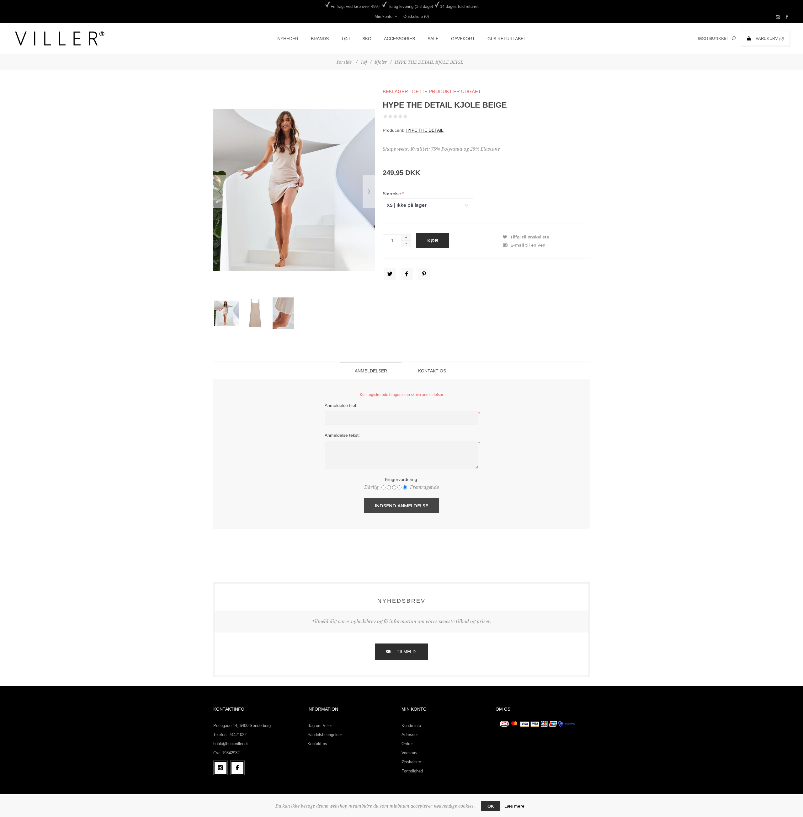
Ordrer (407, 743)
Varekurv (409, 752)
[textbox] (712, 38)
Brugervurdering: (401, 479)
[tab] (371, 370)
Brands (320, 38)
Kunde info (411, 725)
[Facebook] (237, 768)
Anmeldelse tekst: (342, 435)
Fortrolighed (412, 771)
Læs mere (514, 806)
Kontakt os (317, 743)
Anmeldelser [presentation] (371, 370)
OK (490, 806)
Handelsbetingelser (324, 734)
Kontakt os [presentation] (432, 370)
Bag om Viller (319, 725)
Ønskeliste (411, 762)
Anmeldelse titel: (341, 405)
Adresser (410, 734)
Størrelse (392, 193)
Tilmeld (406, 651)
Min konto (383, 16)
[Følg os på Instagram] (220, 768)
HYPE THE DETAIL (425, 130)
